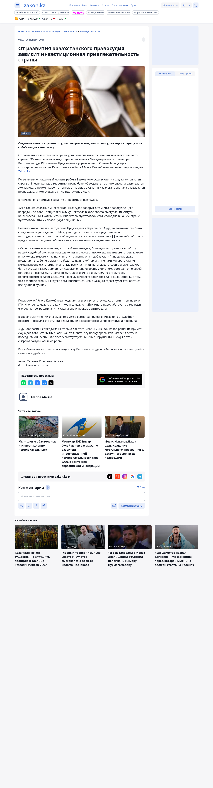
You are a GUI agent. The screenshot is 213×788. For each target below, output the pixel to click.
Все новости (70, 31)
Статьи (105, 5)
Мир (84, 5)
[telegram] (30, 383)
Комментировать (131, 505)
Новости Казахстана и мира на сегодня (39, 31)
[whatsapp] (23, 383)
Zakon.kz (24, 171)
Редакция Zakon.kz (90, 31)
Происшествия (120, 5)
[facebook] (37, 383)
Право (134, 5)
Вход (142, 487)
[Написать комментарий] (81, 496)
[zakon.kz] (34, 5)
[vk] (44, 383)
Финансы (94, 5)
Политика (74, 5)
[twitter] (51, 383)
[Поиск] (195, 5)
